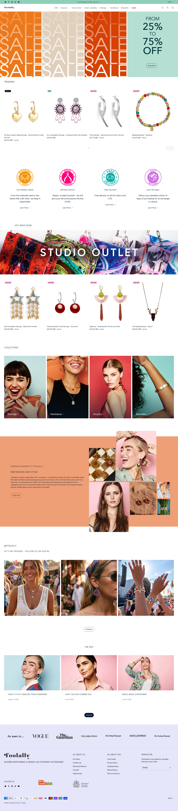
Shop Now (16, 495)
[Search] (162, 7)
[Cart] (172, 7)
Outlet (133, 8)
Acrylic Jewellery (90, 8)
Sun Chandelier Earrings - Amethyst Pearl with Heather (67, 135)
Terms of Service (113, 774)
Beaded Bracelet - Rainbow (142, 135)
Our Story (76, 759)
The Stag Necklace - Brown (142, 326)
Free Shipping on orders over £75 (87, 2)
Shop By (64, 8)
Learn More (24, 208)
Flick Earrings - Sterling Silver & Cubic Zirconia (107, 135)
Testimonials (77, 774)
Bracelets (125, 8)
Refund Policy (112, 770)
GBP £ (170, 2)
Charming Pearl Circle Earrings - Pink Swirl (62, 326)
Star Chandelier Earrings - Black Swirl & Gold (20, 326)
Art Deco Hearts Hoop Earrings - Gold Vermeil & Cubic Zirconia (24, 136)
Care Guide (111, 759)
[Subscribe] (170, 767)
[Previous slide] (168, 148)
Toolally (23, 803)
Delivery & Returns (79, 766)
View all (89, 715)
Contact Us (77, 763)
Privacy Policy (112, 763)
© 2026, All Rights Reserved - (12, 803)
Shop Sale (151, 66)
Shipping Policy (113, 766)
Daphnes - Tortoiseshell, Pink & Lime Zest (105, 326)
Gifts (56, 8)
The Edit (76, 770)
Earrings (103, 8)
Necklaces (114, 8)
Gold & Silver (77, 8)
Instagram (89, 629)
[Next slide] (172, 148)
